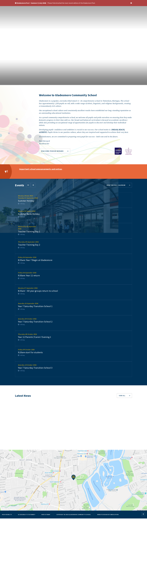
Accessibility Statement (26, 514)
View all (122, 396)
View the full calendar (116, 185)
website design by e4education (108, 514)
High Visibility (7, 514)
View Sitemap (45, 514)
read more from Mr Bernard (52, 151)
